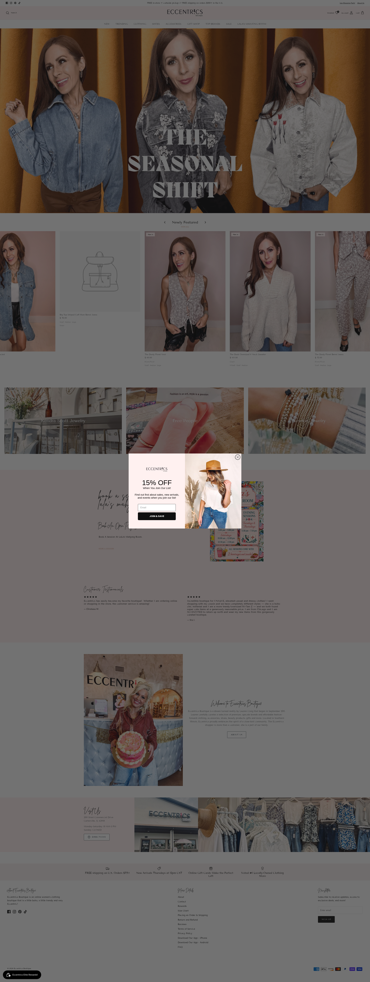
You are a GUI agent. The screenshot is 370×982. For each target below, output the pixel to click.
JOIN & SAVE (156, 516)
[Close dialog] (237, 457)
